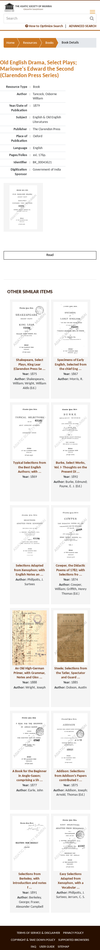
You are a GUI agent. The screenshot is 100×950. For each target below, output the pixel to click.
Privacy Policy (73, 933)
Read (50, 255)
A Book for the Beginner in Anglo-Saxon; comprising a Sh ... (29, 776)
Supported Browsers (73, 940)
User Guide (47, 946)
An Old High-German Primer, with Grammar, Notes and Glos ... (29, 673)
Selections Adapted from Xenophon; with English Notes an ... (29, 570)
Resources (30, 43)
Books (49, 43)
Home (10, 43)
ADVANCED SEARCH (82, 26)
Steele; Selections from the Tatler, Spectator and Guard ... (70, 673)
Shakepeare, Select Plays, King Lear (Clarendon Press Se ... (29, 364)
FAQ (33, 946)
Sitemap (63, 946)
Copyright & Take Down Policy (33, 940)
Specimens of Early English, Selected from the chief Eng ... (70, 364)
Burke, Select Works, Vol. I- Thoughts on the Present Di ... (70, 467)
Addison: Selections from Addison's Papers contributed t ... (71, 776)
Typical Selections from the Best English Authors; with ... (29, 467)
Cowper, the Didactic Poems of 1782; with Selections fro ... (70, 570)
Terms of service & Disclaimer (38, 933)
